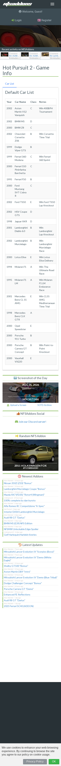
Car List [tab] (9, 83)
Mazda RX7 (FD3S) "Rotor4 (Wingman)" (24, 494)
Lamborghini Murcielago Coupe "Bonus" (25, 488)
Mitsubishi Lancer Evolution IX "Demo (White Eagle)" (27, 559)
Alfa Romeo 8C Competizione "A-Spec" (24, 506)
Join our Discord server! (32, 421)
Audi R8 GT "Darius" (14, 517)
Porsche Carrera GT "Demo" (19, 588)
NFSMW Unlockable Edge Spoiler (21, 529)
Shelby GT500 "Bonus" (16, 565)
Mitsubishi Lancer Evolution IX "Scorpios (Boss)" (29, 551)
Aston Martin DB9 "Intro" (17, 571)
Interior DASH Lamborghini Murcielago (24, 511)
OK (54, 761)
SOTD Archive (44, 405)
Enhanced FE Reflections (17, 594)
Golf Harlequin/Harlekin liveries (20, 534)
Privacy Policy (35, 761)
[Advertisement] (30, 647)
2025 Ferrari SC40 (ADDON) (19, 606)
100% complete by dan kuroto (20, 500)
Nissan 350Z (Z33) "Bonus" (18, 483)
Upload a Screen (17, 405)
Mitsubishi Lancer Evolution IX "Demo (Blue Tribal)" (30, 577)
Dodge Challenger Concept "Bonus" (23, 583)
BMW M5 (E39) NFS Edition (18, 523)
